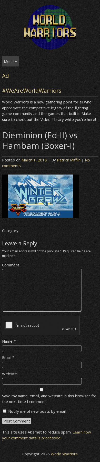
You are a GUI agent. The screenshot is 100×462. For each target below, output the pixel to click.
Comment (10, 264)
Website (9, 373)
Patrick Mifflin (69, 159)
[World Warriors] (50, 48)
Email (8, 357)
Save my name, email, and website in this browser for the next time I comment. (49, 398)
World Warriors (64, 453)
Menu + (10, 61)
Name (9, 341)
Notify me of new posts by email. (37, 411)
